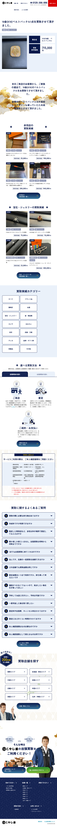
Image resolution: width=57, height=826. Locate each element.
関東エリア (11, 672)
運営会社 (40, 821)
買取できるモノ (24, 3)
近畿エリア (11, 688)
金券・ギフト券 (28, 340)
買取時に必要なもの (11, 790)
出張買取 (16, 809)
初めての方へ (10, 782)
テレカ (11, 340)
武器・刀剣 (28, 332)
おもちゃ (29, 324)
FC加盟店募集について (49, 821)
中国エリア (36, 688)
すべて (11, 299)
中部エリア (11, 680)
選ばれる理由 (9, 788)
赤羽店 (4, 30)
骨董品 (11, 349)
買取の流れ (16, 10)
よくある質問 (25, 10)
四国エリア (11, 697)
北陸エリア (36, 680)
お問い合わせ (52, 3)
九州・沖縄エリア (38, 697)
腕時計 (11, 307)
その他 (28, 349)
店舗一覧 (16, 3)
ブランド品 (28, 299)
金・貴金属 (28, 316)
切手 (10, 332)
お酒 (28, 307)
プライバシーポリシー (36, 811)
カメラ (11, 324)
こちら (13, 407)
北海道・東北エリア (39, 672)
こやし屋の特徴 (9, 786)
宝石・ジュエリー (12, 30)
